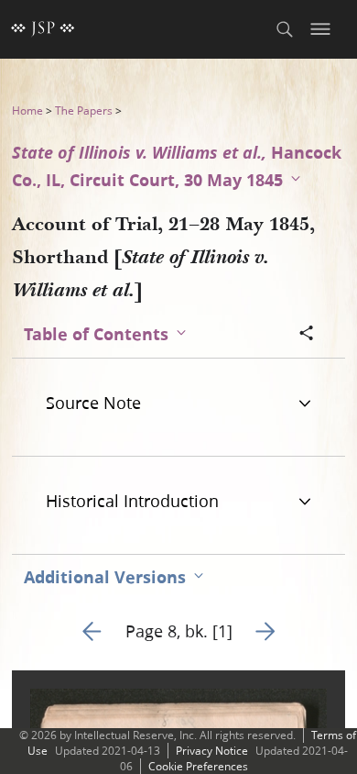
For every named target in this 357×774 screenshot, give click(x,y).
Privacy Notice (212, 750)
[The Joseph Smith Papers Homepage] (43, 29)
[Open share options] (307, 335)
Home (27, 110)
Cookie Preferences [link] (198, 766)
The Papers (84, 110)
